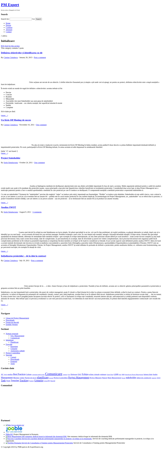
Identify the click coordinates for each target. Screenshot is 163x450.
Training (31, 381)
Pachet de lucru (30, 378)
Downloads (10, 320)
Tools (13, 364)
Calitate (29, 374)
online (22, 378)
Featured (14, 361)
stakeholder (131, 377)
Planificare (14, 342)
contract (65, 374)
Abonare (9, 30)
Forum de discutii (12, 322)
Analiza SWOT (8, 207)
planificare (43, 377)
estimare (103, 374)
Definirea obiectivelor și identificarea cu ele (21, 52)
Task (3, 380)
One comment (41, 125)
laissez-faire (148, 374)
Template (15, 380)
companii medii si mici (38, 374)
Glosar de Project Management (17, 318)
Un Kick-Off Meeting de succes (16, 120)
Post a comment (40, 57)
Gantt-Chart (110, 374)
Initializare (10, 340)
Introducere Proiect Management (134, 374)
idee (120, 374)
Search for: (5, 19)
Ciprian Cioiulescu (11, 57)
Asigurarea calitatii (18, 351)
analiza (10, 374)
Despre (8, 25)
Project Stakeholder (10, 158)
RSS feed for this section (10, 46)
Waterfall (52, 381)
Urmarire (14, 349)
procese (51, 378)
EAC (79, 374)
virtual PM (47, 381)
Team (8, 381)
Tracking (24, 380)
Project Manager (96, 378)
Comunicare (15, 338)
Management (7, 377)
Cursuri (13, 357)
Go (33, 19)
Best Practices (19, 374)
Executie (9, 344)
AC (2, 374)
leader (155, 374)
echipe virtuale (94, 374)
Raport (104, 378)
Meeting (16, 378)
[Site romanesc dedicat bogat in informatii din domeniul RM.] (36, 436)
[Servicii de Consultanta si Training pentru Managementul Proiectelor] (39, 443)
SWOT (158, 378)
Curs (69, 374)
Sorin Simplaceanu (11, 163)
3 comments (37, 212)
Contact (9, 32)
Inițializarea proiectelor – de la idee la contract (23, 256)
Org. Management (17, 336)
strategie (154, 378)
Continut (9, 28)
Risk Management (114, 378)
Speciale (9, 355)
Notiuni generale (12, 334)
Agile (5, 374)
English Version (12, 325)
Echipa (85, 374)
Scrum (123, 378)
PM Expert (10, 4)
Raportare (14, 346)
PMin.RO (9, 434)
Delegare (74, 374)
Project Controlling (13, 353)
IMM (123, 374)
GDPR (116, 374)
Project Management (78, 377)
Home (8, 23)
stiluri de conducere (144, 378)
